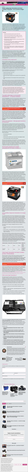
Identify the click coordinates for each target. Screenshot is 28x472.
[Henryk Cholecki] (4, 351)
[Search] (25, 4)
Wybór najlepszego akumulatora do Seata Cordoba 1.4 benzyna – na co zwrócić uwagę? (15, 416)
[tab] (4, 404)
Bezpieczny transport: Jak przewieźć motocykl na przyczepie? (15, 455)
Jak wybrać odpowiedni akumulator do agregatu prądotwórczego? (14, 407)
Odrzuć (20, 464)
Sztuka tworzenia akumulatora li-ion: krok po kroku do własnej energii (5, 393)
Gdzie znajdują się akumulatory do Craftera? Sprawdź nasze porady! (15, 426)
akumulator (23, 216)
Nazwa (3, 373)
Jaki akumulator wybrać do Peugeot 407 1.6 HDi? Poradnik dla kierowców (14, 341)
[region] (14, 464)
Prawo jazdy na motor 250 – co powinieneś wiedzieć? (15, 445)
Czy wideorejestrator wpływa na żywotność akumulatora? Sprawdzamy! (21, 393)
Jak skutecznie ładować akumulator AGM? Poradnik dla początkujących (14, 342)
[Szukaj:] (13, 401)
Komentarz (3, 367)
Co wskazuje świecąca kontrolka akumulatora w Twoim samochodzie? (14, 395)
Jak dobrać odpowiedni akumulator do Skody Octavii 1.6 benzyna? (13, 344)
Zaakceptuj (25, 464)
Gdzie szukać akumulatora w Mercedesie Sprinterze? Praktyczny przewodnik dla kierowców (15, 411)
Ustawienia (16, 464)
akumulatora (7, 98)
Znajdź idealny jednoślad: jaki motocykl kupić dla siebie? (16, 450)
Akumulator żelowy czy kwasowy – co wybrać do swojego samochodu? (16, 421)
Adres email (16, 373)
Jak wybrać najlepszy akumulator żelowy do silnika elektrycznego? (13, 336)
